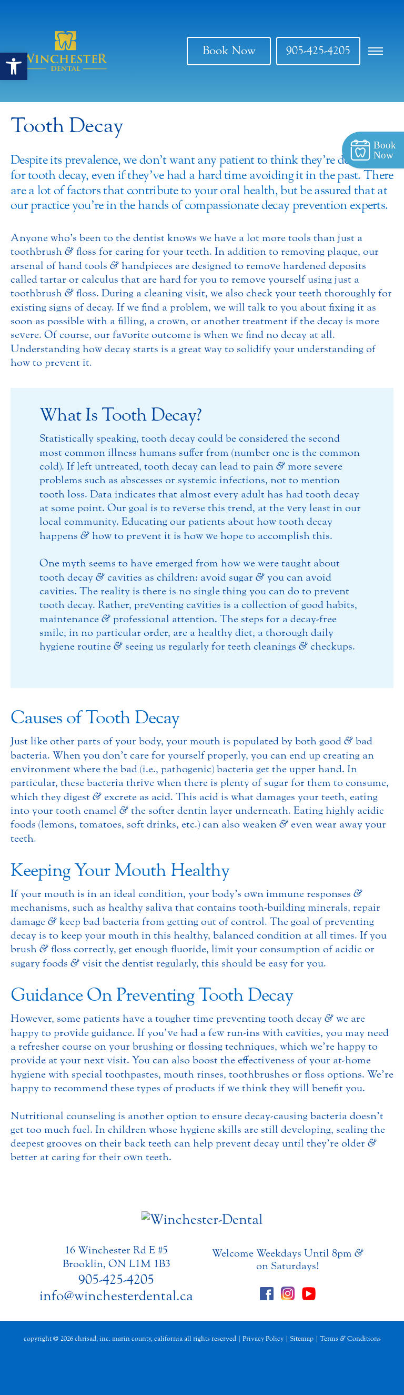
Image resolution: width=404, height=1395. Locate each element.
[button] (13, 66)
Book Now (229, 50)
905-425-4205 (318, 50)
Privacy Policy (263, 1338)
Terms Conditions (350, 1338)
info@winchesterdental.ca (116, 1296)
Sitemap (302, 1338)
